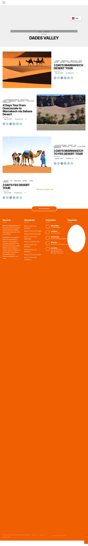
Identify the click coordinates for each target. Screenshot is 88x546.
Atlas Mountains (60, 145)
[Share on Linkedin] (65, 77)
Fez (75, 145)
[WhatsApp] (86, 542)
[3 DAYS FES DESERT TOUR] (61, 190)
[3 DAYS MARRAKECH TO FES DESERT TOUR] (27, 154)
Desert (57, 61)
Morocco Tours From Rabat (32, 234)
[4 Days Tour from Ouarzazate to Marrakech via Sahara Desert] (61, 112)
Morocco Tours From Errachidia (30, 246)
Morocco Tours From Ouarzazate (30, 238)
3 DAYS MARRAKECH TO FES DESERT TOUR (68, 152)
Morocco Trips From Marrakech (30, 227)
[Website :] (48, 243)
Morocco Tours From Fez (31, 242)
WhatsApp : (55, 226)
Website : (54, 242)
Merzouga (73, 61)
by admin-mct (70, 73)
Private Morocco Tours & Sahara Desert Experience (17, 535)
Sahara (73, 146)
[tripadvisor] (76, 238)
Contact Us (42, 535)
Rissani (62, 62)
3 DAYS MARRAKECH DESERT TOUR (68, 66)
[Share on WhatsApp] (71, 77)
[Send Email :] (48, 238)
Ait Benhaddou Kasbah (11, 100)
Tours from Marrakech (74, 62)
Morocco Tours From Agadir (32, 254)
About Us (34, 535)
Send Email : (55, 237)
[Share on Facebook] (55, 77)
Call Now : (54, 231)
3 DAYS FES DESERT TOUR (16, 186)
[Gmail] (86, 533)
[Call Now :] (48, 232)
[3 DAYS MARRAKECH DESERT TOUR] (27, 70)
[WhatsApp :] (48, 227)
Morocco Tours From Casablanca (30, 258)
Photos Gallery (7, 537)
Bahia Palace (25, 100)
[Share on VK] (68, 77)
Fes (11, 180)
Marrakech (65, 61)
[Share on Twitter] (58, 77)
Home (40, 32)
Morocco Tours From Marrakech (30, 251)
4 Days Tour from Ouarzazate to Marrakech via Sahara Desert (17, 109)
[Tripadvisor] (86, 538)
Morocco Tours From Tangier (33, 231)
